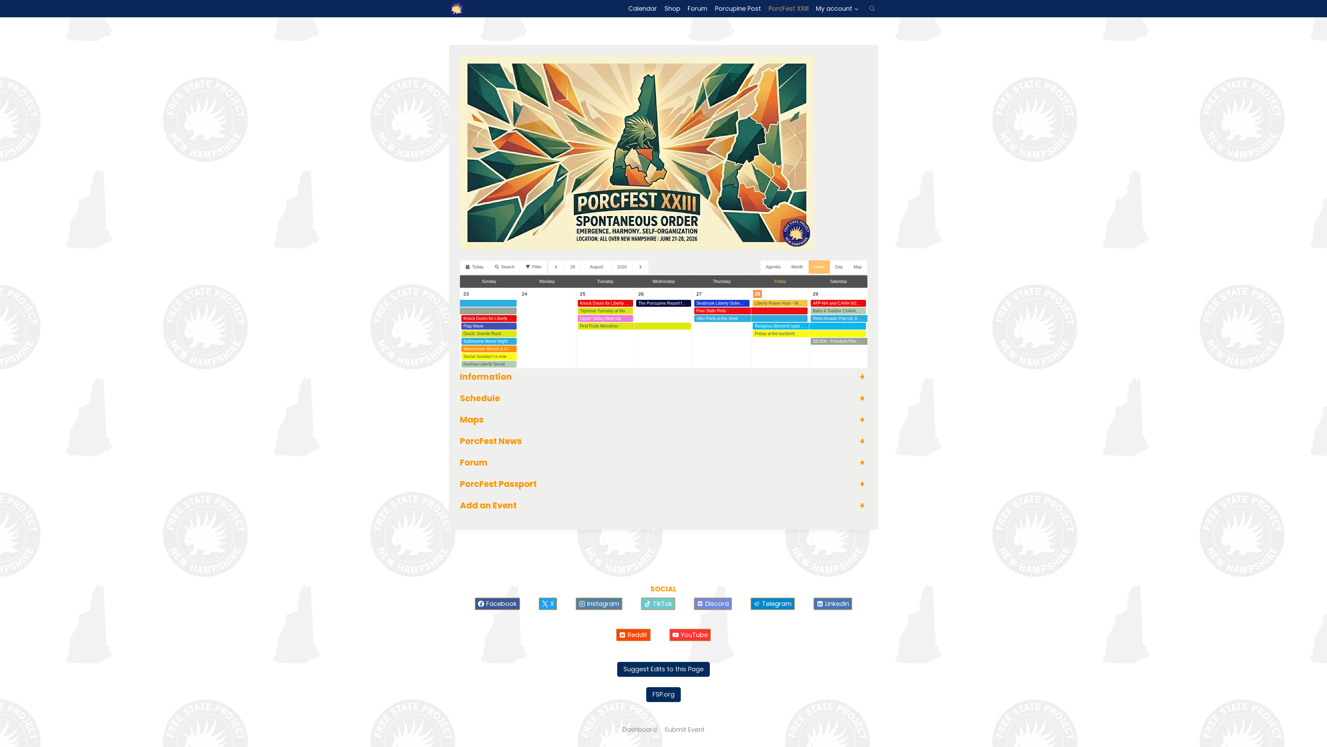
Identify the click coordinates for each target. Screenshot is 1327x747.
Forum (697, 8)
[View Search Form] (872, 8)
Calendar (642, 8)
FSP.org (663, 694)
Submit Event (685, 729)
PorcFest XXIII (789, 8)
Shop (672, 8)
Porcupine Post (738, 8)
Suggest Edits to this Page (663, 669)
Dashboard (639, 729)
